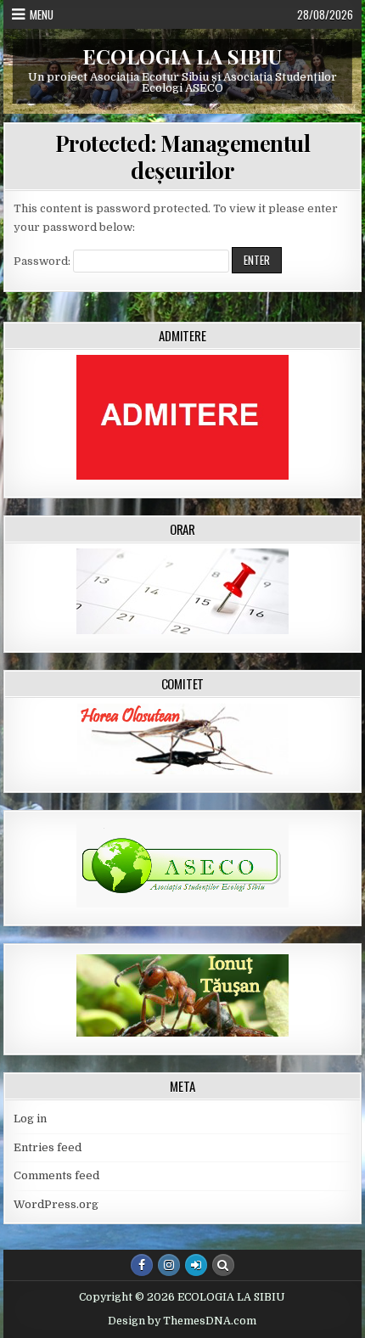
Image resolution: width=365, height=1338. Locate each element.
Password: (43, 261)
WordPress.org (56, 1204)
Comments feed (56, 1175)
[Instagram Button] (169, 1265)
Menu (41, 14)
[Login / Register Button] (196, 1265)
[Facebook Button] (142, 1265)
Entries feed (47, 1147)
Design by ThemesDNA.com (182, 1321)
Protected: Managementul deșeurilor (183, 156)
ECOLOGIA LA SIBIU (182, 56)
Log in (30, 1118)
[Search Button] (223, 1265)
